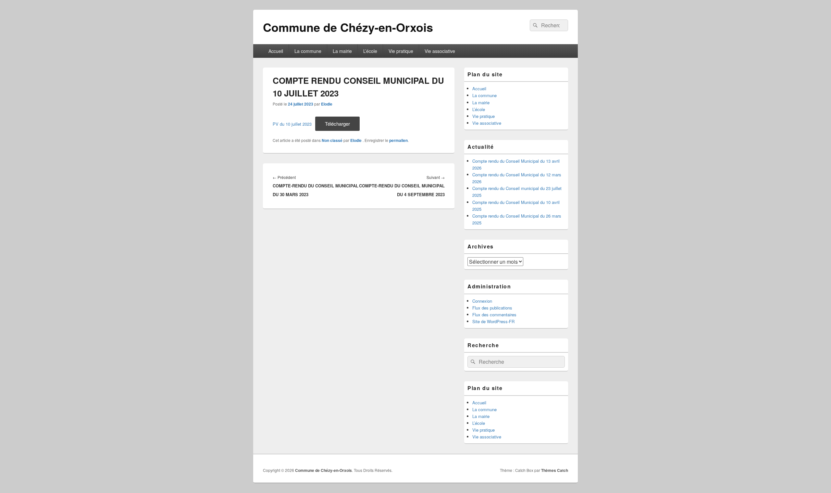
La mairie (342, 51)
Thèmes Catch (554, 470)
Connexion (482, 301)
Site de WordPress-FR (493, 321)
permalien (398, 140)
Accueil (275, 51)
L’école (370, 51)
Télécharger (337, 123)
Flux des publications (492, 308)
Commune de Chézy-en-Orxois (348, 27)
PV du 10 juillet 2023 (292, 124)
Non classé (332, 140)
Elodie (326, 104)
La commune (307, 51)
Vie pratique (401, 51)
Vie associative (440, 51)
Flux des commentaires (494, 314)
